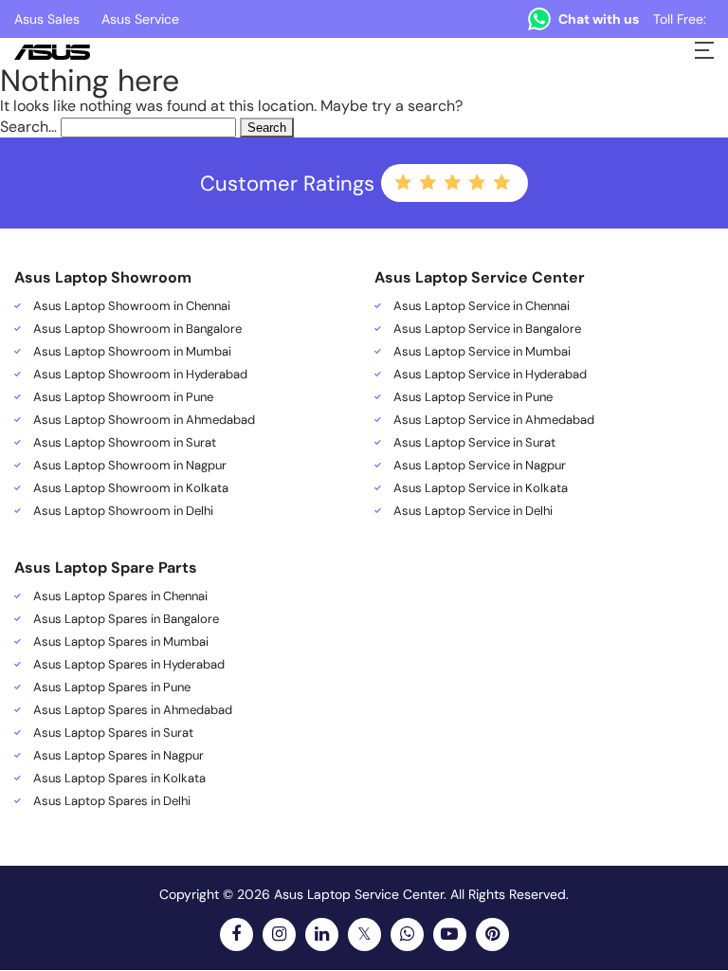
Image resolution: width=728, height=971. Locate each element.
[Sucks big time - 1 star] (404, 183)
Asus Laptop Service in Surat (474, 442)
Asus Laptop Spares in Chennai (120, 596)
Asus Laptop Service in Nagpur (479, 465)
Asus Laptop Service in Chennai (481, 306)
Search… (28, 127)
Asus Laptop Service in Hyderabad (490, 374)
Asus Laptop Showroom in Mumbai (132, 351)
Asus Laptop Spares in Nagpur (118, 755)
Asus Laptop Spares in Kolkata (119, 778)
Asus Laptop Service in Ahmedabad (493, 420)
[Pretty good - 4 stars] (478, 183)
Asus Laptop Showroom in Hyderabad (140, 374)
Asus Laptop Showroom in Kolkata (130, 488)
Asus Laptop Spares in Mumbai (121, 642)
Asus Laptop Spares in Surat (113, 733)
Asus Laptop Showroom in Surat (124, 442)
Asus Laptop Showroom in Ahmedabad (144, 420)
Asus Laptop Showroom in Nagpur (130, 465)
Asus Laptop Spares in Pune (112, 687)
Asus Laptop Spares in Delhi (112, 801)
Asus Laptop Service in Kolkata (480, 488)
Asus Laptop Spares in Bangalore (126, 619)
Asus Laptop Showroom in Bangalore (137, 329)
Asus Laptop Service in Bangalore (487, 329)
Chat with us (598, 18)
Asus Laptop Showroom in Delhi (123, 511)
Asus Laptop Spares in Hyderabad (129, 664)
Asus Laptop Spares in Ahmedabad (132, 710)
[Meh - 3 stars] (454, 183)
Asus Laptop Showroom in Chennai (131, 306)
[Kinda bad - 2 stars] (429, 183)
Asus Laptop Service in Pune (473, 397)
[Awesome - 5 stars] (503, 183)
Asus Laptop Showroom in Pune (123, 397)
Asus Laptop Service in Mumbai (482, 351)
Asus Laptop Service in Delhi (473, 511)
